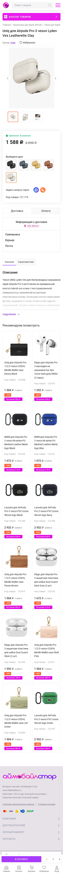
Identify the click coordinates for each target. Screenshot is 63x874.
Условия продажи (46, 804)
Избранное (29, 42)
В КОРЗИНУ (21, 859)
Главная (7, 25)
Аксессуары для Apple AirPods (27, 25)
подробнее (9, 314)
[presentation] (7, 78)
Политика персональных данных (18, 804)
